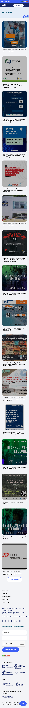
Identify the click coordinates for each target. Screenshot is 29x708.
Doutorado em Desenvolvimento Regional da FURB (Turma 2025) (14, 294)
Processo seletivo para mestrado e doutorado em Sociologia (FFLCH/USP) (13, 433)
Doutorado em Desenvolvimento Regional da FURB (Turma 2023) (14, 468)
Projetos (4, 593)
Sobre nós (5, 590)
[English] (25, 1)
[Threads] (5, 1)
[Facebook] (2, 1)
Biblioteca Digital (6, 596)
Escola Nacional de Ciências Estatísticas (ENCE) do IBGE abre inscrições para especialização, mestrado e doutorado (14, 155)
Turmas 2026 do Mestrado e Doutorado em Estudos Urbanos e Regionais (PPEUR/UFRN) (14, 121)
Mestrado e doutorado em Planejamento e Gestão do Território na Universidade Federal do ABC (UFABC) (14, 260)
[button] (26, 5)
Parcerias (4, 602)
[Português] (21, 1)
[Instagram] (5, 621)
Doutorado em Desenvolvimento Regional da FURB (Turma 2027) (14, 50)
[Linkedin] (6, 1)
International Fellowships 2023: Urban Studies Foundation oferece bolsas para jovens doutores (14, 364)
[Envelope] (1, 1)
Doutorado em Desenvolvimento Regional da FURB (14, 537)
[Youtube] (8, 1)
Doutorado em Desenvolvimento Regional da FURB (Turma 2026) (14, 224)
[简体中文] (27, 1)
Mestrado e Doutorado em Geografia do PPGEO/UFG (14, 502)
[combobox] (17, 5)
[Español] (23, 1)
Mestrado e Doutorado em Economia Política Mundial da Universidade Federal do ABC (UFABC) (14, 399)
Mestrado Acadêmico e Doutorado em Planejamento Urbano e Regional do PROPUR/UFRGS (13, 190)
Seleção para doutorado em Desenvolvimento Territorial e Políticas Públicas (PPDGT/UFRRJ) (13, 86)
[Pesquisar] (22, 5)
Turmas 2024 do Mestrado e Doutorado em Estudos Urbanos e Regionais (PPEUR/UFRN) (14, 329)
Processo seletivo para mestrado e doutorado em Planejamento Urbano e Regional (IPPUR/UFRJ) (13, 573)
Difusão (4, 599)
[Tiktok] (9, 1)
